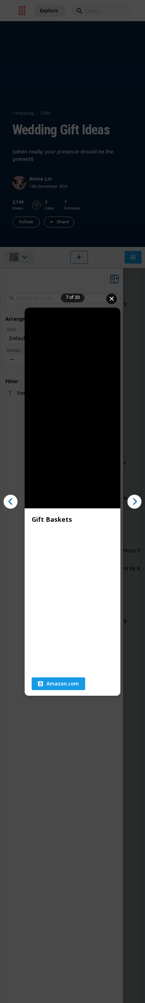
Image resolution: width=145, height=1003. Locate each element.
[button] (58, 683)
